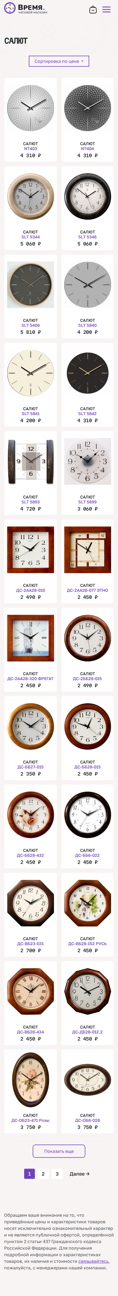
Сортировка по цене (57, 61)
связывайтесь (93, 1261)
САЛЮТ (30, 146)
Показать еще (59, 1151)
